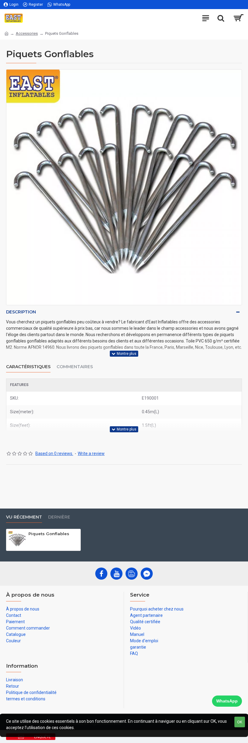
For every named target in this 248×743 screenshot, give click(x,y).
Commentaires (75, 366)
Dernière (59, 517)
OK (239, 722)
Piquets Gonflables (48, 533)
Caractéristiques (28, 366)
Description (21, 312)
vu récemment (24, 517)
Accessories (27, 33)
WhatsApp (227, 701)
